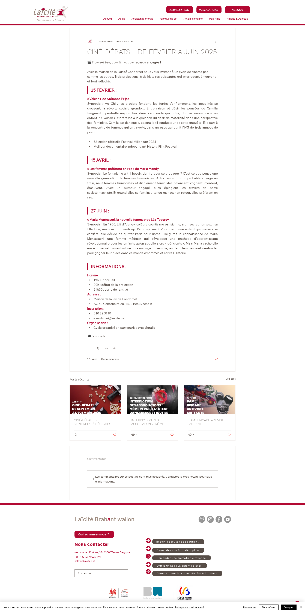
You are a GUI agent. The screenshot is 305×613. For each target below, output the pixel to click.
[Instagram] (210, 519)
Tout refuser (269, 607)
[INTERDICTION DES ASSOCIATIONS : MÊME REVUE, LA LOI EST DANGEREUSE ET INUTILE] (152, 399)
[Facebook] (219, 519)
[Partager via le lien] (114, 348)
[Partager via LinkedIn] (106, 348)
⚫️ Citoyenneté (97, 336)
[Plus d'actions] (216, 41)
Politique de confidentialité (189, 607)
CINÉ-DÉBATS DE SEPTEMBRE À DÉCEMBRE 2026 (93, 422)
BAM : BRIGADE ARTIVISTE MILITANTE (207, 422)
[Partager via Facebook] (89, 348)
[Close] (301, 607)
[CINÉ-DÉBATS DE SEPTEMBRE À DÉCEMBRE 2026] (95, 399)
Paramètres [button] (249, 607)
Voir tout (230, 378)
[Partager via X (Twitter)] (97, 348)
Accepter (289, 607)
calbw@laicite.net (84, 561)
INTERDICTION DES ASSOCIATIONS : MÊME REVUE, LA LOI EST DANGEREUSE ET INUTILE (149, 422)
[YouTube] (227, 519)
